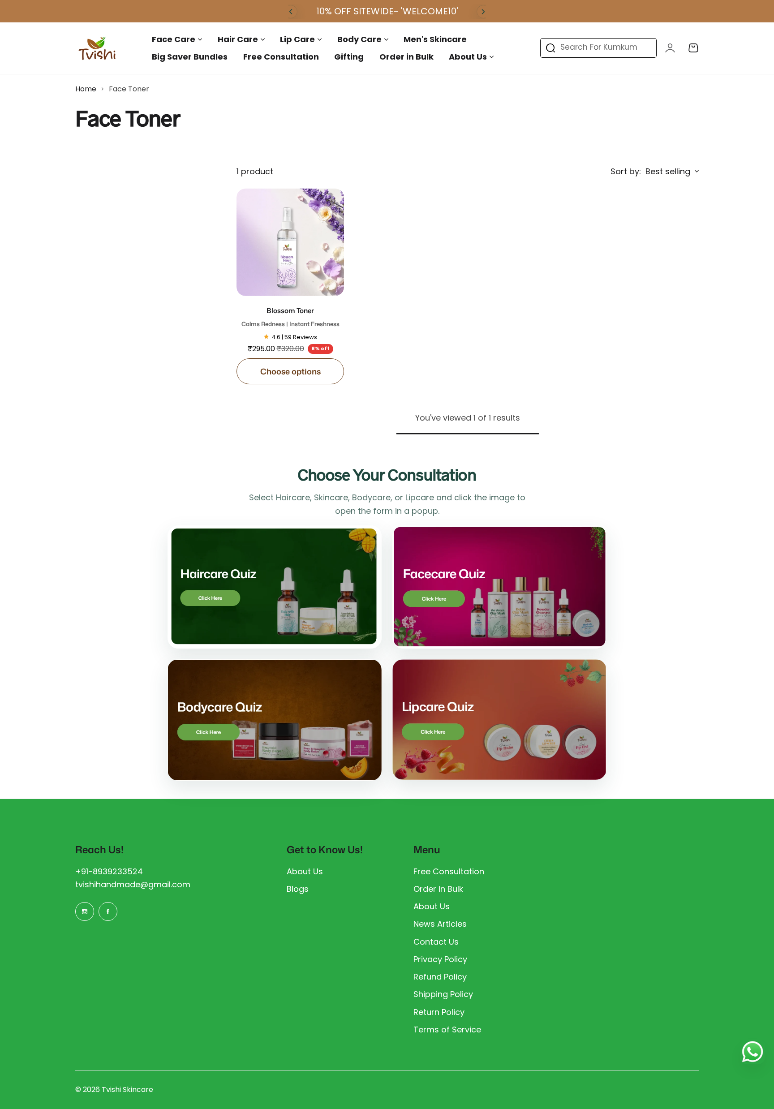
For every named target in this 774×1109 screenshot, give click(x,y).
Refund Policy (440, 976)
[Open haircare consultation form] (275, 587)
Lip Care (297, 39)
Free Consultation (448, 871)
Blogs (298, 888)
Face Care (173, 39)
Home (85, 89)
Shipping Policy (443, 994)
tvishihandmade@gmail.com (132, 884)
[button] (290, 11)
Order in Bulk (438, 888)
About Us (468, 56)
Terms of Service (447, 1029)
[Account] (670, 48)
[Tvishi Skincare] (97, 48)
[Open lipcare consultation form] (499, 719)
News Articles (440, 923)
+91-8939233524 (109, 871)
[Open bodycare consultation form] (275, 720)
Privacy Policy (440, 959)
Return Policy (438, 1012)
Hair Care (238, 39)
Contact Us (436, 941)
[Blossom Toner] (290, 242)
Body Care (359, 39)
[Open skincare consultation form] (499, 587)
